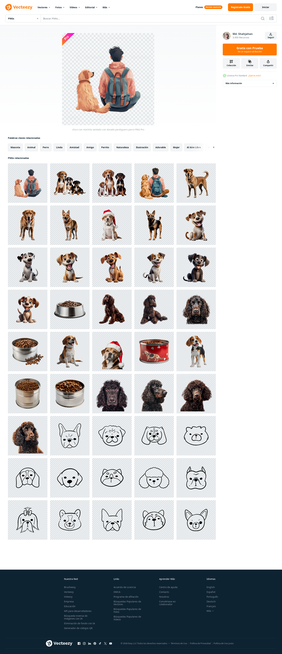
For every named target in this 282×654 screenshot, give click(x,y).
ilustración (142, 147)
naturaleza (122, 147)
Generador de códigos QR (78, 628)
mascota (15, 147)
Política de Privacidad (200, 643)
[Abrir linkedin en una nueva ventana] (89, 643)
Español (211, 591)
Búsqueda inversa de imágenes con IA (75, 617)
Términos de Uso (179, 643)
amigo (90, 147)
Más (105, 7)
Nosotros (164, 596)
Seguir (271, 37)
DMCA (117, 591)
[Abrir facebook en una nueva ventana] (79, 643)
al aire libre (194, 147)
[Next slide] (211, 147)
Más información (234, 83)
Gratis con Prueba (250, 49)
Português (212, 596)
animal (31, 147)
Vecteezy (69, 591)
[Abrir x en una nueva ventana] (105, 643)
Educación (69, 606)
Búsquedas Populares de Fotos (127, 610)
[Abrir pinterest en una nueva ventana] (95, 643)
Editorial (90, 7)
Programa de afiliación (126, 596)
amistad (74, 147)
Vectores (42, 7)
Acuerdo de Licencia (125, 587)
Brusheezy (70, 587)
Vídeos (73, 7)
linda (59, 147)
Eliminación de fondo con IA (79, 623)
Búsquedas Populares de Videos (127, 618)
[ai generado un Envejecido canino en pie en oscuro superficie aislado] (196, 183)
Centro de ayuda (168, 587)
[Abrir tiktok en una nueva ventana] (100, 643)
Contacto (164, 591)
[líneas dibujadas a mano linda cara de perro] (70, 435)
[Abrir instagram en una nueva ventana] (84, 643)
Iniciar (265, 7)
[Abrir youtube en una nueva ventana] (110, 643)
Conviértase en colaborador (167, 603)
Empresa (69, 601)
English (211, 587)
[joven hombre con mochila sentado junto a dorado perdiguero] (154, 183)
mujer (176, 147)
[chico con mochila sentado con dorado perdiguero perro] (27, 183)
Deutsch (211, 601)
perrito (105, 147)
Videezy (68, 596)
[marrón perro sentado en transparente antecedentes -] (70, 351)
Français (211, 606)
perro (46, 147)
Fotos (58, 7)
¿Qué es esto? (254, 75)
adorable (160, 147)
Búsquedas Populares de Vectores (127, 603)
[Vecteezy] (18, 7)
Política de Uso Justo (224, 643)
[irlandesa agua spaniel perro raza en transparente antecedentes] (112, 309)
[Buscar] (263, 18)
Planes (199, 7)
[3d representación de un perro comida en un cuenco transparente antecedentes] (70, 309)
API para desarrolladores (78, 611)
